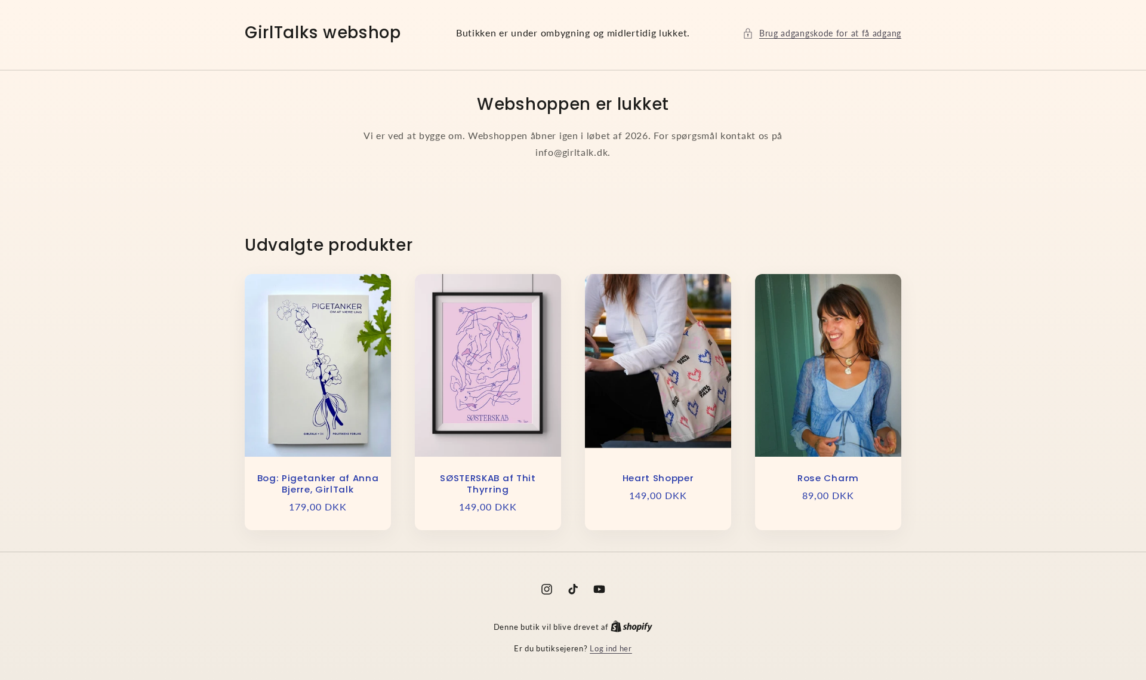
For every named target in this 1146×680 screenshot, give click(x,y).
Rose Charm (828, 478)
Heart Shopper (658, 478)
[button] (822, 33)
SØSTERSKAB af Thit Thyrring (487, 484)
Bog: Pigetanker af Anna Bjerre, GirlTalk (318, 484)
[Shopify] (631, 627)
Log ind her (611, 648)
